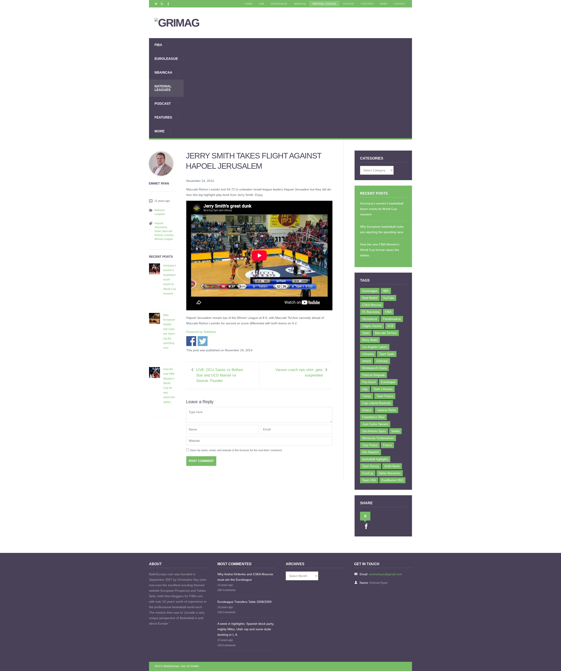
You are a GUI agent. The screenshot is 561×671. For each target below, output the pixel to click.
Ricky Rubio (370, 340)
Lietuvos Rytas (386, 410)
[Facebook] (167, 3)
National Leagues (324, 3)
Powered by (201, 332)
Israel (157, 231)
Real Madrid (369, 298)
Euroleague (388, 382)
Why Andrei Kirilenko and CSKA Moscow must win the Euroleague (245, 576)
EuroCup (367, 473)
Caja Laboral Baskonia (376, 403)
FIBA (261, 3)
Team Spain (386, 354)
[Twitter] (156, 3)
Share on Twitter (203, 341)
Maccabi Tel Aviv (386, 333)
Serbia (395, 431)
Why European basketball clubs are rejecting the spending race (169, 332)
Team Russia (370, 466)
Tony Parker (370, 445)
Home (248, 3)
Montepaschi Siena (374, 368)
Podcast (348, 3)
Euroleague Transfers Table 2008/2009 (244, 602)
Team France (384, 396)
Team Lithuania (382, 389)
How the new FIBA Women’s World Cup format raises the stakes (169, 386)
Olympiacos (369, 319)
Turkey (366, 396)
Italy (365, 389)
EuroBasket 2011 (392, 480)
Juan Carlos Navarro (375, 424)
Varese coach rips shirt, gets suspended (299, 372)
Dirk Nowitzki (370, 452)
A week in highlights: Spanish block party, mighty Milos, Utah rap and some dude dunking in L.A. (245, 629)
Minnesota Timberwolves (378, 438)
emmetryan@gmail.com (385, 574)
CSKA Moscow (371, 305)
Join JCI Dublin (190, 666)
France (387, 445)
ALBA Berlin (392, 466)
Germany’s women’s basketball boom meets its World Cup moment (169, 279)
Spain (365, 333)
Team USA (369, 480)
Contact (399, 3)
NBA (386, 291)
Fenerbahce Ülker (373, 417)
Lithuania (368, 354)
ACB (390, 326)
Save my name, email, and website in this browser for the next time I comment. (236, 450)
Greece (366, 410)
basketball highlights (375, 459)
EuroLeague (279, 3)
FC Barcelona (371, 312)
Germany (382, 361)
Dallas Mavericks (390, 473)
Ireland (366, 361)
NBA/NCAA (300, 3)
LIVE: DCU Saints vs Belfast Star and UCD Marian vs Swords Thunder (219, 375)
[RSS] (162, 3)
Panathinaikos (392, 319)
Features (367, 3)
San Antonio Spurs (374, 431)
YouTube (388, 298)
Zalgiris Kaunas (372, 326)
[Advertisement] (298, 88)
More (383, 3)
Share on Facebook (191, 341)
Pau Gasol (369, 382)
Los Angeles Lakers (374, 347)
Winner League (163, 239)
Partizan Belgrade (373, 375)
